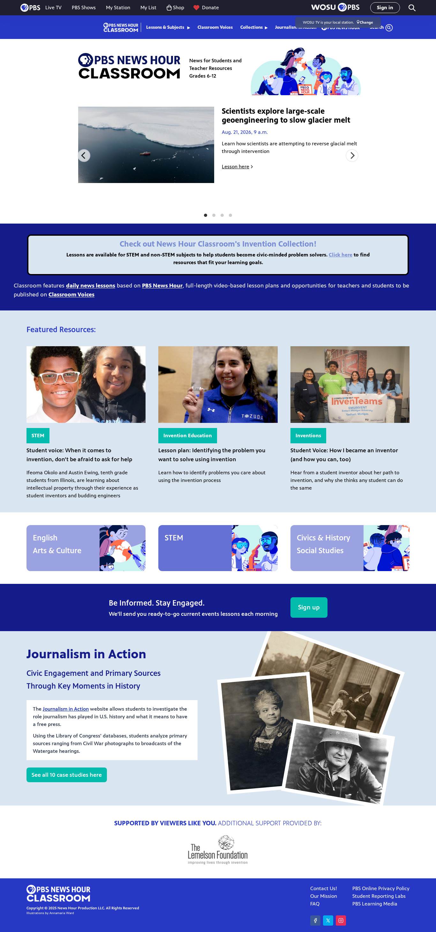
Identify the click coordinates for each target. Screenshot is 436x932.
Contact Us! (323, 888)
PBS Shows (84, 7)
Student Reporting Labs (379, 896)
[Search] (412, 7)
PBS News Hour (162, 285)
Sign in (385, 7)
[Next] (352, 155)
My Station (118, 7)
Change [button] (366, 22)
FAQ (314, 904)
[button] (335, 8)
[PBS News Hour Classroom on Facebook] (315, 920)
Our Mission (323, 896)
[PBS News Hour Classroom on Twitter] (328, 920)
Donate (210, 7)
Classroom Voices (215, 27)
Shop (178, 7)
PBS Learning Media (374, 904)
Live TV (53, 7)
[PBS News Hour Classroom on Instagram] (341, 920)
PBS (30, 7)
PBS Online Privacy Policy (381, 888)
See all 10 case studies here (67, 774)
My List (148, 7)
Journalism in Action (66, 709)
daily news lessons (90, 285)
